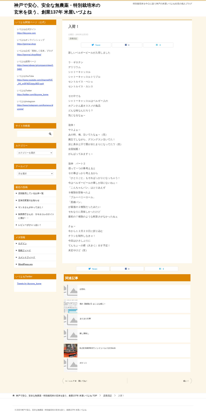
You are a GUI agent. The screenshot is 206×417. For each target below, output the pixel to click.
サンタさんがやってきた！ (31, 207)
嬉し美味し (84, 333)
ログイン (22, 243)
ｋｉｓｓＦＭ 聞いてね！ (76, 381)
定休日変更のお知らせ (28, 200)
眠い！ (186, 381)
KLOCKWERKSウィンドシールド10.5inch (98, 348)
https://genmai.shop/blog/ (29, 54)
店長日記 (73, 39)
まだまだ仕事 (85, 319)
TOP (56, 395)
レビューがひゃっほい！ (29, 225)
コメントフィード (26, 257)
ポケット (83, 363)
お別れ (82, 289)
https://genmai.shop (26, 44)
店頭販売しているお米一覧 (31, 193)
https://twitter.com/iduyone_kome (32, 94)
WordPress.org (25, 264)
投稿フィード (24, 250)
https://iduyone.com (26, 33)
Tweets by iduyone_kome (29, 283)
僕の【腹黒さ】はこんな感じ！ (93, 304)
